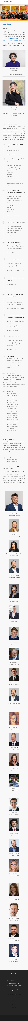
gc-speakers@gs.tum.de (15, 994)
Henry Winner (14, 68)
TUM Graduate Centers (15, 40)
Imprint (14, 1007)
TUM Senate (18, 42)
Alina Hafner (14, 107)
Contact (14, 1004)
